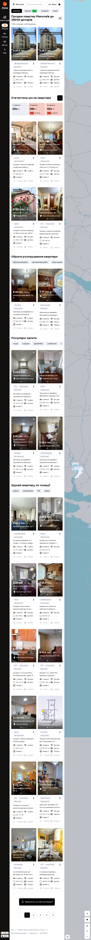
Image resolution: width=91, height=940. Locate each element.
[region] (77, 470)
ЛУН (12, 930)
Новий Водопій (46, 599)
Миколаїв (44, 227)
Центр (16, 224)
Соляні (16, 158)
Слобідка (17, 453)
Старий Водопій (46, 453)
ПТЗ (42, 224)
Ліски (42, 158)
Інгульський (50, 224)
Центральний (18, 161)
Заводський (45, 161)
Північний (17, 67)
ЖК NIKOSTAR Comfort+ (22, 63)
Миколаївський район (19, 933)
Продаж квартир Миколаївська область (32, 930)
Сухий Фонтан (45, 798)
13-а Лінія (17, 305)
